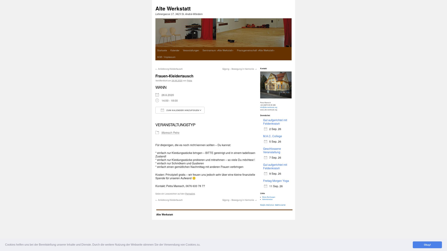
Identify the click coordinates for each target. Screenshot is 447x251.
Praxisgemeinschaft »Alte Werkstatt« (255, 50)
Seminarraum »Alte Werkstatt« (218, 50)
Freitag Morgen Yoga (276, 181)
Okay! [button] (427, 244)
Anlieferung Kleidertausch (169, 68)
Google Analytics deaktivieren (272, 205)
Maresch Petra (170, 133)
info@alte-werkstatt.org (268, 107)
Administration (267, 199)
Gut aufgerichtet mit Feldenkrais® (275, 122)
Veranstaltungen (191, 50)
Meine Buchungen (268, 197)
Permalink (190, 193)
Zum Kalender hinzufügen (182, 110)
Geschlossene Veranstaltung (272, 150)
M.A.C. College (272, 136)
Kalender (174, 50)
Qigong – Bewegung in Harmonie (239, 68)
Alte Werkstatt (173, 8)
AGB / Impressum (166, 57)
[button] (201, 245)
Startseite (162, 50)
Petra (189, 80)
